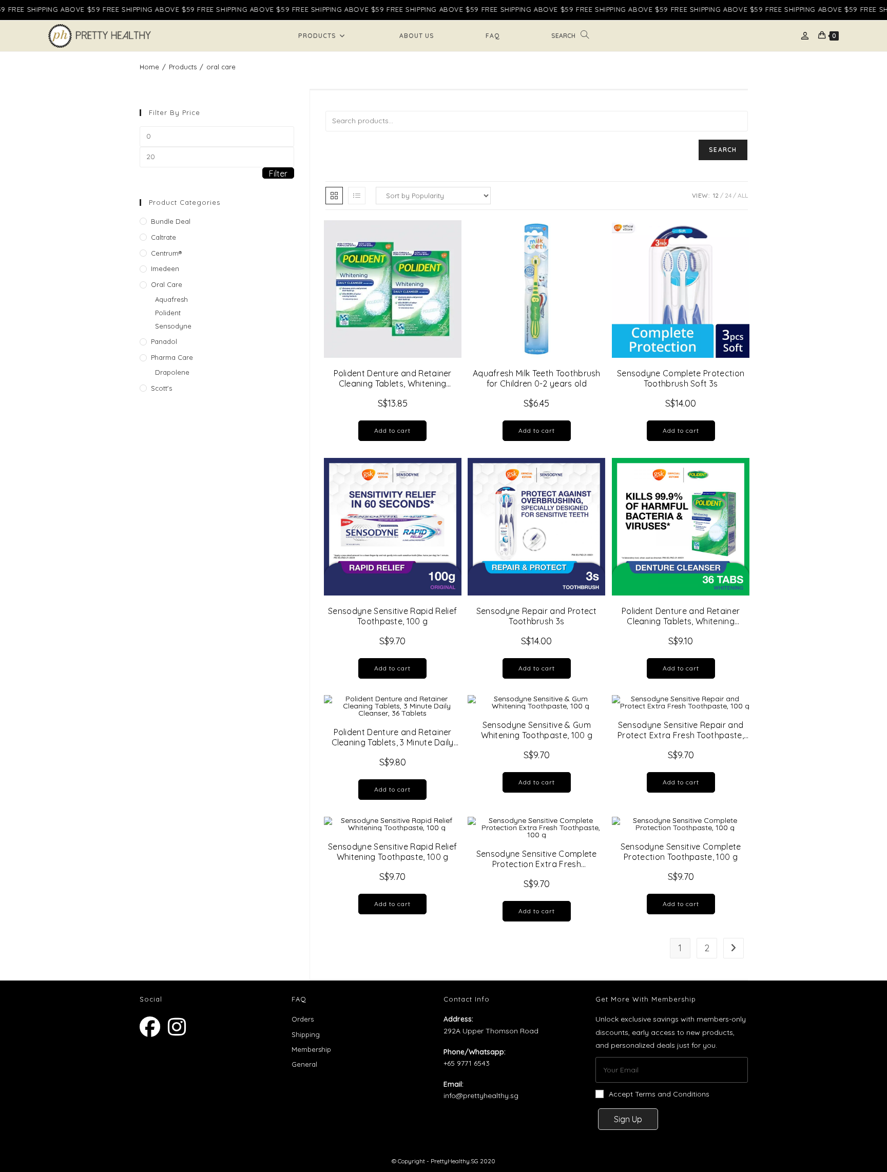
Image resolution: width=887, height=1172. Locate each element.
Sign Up (628, 1119)
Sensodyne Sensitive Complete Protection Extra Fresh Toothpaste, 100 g (536, 859)
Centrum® (166, 253)
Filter (278, 173)
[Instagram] (182, 1027)
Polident (168, 313)
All (743, 195)
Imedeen (165, 268)
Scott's (161, 388)
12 (716, 195)
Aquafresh (171, 299)
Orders (303, 1019)
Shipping (306, 1034)
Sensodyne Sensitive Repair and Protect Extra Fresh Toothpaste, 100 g (681, 730)
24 (728, 195)
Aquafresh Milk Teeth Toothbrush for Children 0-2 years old (537, 378)
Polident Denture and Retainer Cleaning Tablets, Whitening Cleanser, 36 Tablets (681, 616)
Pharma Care (172, 357)
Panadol (164, 341)
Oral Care (166, 284)
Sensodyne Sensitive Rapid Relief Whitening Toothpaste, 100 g (392, 851)
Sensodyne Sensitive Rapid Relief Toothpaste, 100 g (392, 616)
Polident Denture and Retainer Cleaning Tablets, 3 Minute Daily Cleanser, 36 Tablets (393, 737)
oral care (221, 67)
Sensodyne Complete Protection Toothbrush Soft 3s (680, 378)
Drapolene (172, 372)
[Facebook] (154, 1027)
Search (723, 149)
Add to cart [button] (392, 430)
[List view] (356, 195)
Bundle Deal (170, 221)
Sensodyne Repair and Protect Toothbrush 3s (536, 616)
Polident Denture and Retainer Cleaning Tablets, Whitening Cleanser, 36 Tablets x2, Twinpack (392, 378)
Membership (311, 1049)
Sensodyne (173, 326)
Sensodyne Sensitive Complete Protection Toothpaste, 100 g (681, 851)
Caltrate (163, 237)
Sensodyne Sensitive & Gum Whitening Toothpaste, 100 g (537, 730)
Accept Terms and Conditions (659, 1094)
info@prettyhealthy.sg (481, 1095)
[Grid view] (334, 195)
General (304, 1064)
